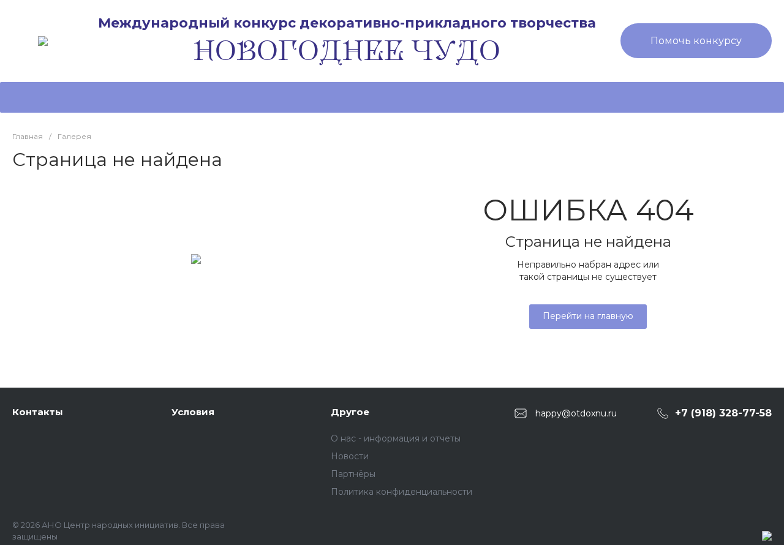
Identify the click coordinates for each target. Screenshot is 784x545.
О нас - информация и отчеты (396, 438)
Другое (350, 412)
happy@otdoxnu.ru (576, 412)
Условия (193, 412)
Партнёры (353, 473)
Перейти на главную (588, 315)
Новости (350, 456)
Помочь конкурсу (696, 41)
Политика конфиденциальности (401, 491)
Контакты (37, 412)
